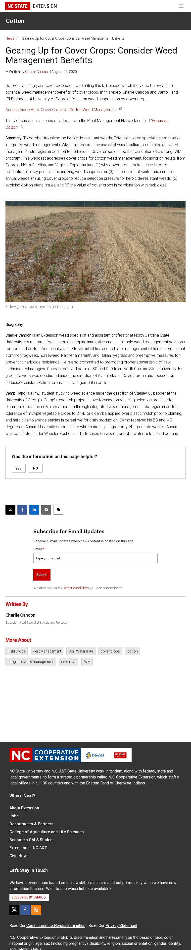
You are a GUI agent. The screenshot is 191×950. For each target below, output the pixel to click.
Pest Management (47, 651)
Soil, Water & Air (81, 651)
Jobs (14, 816)
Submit (42, 574)
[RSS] (36, 910)
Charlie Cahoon (37, 72)
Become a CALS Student (31, 839)
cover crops (110, 651)
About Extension (24, 808)
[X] (14, 910)
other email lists (76, 588)
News (9, 38)
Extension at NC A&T (28, 847)
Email (38, 549)
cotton (132, 651)
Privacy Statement (121, 925)
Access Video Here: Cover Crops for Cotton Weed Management (61, 109)
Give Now (18, 855)
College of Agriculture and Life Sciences (46, 832)
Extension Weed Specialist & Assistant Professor (36, 622)
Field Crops (16, 651)
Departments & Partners (31, 824)
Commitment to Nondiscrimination (55, 925)
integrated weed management (31, 662)
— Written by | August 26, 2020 (41, 72)
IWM (87, 662)
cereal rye (68, 662)
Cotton (15, 20)
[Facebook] (25, 910)
